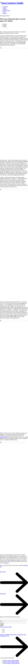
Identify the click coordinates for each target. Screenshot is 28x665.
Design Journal (6, 10)
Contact (5, 13)
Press (4, 12)
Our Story (5, 6)
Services (5, 9)
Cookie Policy (20, 634)
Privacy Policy (13, 634)
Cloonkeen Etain (4, 437)
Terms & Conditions (5, 634)
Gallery (4, 8)
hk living (7, 562)
